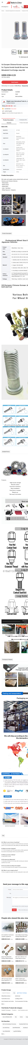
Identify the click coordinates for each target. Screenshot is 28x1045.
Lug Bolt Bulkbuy (17, 1031)
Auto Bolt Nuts (6, 1027)
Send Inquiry (14, 82)
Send (14, 910)
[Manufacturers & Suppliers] (14, 2)
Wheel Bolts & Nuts (5, 996)
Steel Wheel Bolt (16, 1027)
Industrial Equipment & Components (13, 10)
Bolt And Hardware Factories (9, 1024)
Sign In (3, 113)
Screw (21, 1017)
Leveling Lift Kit (18, 998)
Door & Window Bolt (7, 1017)
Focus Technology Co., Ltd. (18, 1039)
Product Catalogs (22, 993)
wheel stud (17, 996)
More (2, 1034)
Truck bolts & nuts (5, 998)
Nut (16, 1017)
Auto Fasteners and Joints (7, 1001)
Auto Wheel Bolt (6, 1031)
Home (2, 10)
